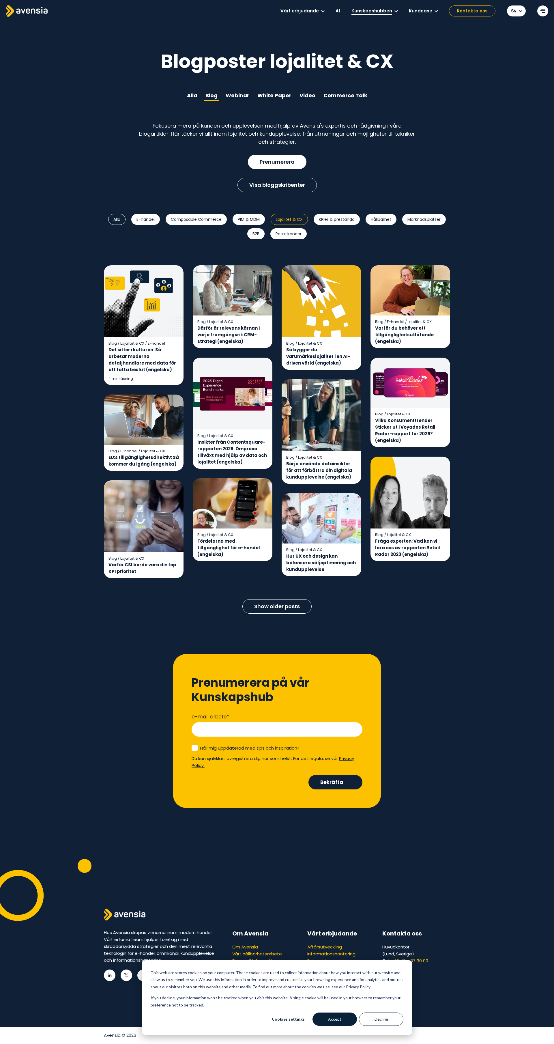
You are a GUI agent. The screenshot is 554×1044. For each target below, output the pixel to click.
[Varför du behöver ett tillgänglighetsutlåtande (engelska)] (410, 306)
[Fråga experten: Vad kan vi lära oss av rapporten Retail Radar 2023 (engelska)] (410, 509)
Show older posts (277, 606)
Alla (192, 95)
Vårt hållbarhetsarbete (257, 954)
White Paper (274, 95)
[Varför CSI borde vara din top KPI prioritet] (144, 529)
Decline (381, 1019)
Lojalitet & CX (289, 219)
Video (307, 95)
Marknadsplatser (424, 219)
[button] (323, 11)
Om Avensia (245, 947)
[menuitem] (302, 11)
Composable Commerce (196, 219)
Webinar (237, 95)
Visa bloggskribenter (277, 184)
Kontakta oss (472, 11)
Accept (334, 1019)
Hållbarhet (381, 219)
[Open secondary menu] (542, 10)
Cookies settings (288, 1019)
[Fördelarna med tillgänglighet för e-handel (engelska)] (232, 519)
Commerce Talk (345, 95)
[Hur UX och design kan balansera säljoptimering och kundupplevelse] (321, 534)
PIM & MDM (249, 219)
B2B (255, 234)
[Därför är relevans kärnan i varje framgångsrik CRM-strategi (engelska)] (232, 306)
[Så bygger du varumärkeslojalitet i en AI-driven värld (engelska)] (321, 317)
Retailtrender (289, 234)
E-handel (145, 219)
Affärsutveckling (324, 947)
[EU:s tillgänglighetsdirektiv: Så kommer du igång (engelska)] (144, 433)
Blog (211, 95)
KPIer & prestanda (337, 219)
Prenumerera (277, 161)
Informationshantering (331, 954)
